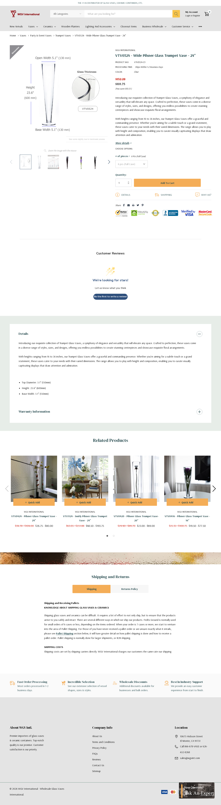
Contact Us (98, 771)
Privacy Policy (99, 754)
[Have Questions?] (197, 790)
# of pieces (130, 156)
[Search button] (176, 13)
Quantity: (120, 174)
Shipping (91, 595)
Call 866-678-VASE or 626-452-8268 (193, 755)
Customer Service (181, 26)
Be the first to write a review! (110, 303)
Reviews (96, 765)
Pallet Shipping (64, 639)
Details (23, 340)
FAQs (95, 760)
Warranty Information (34, 418)
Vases (31, 26)
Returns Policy (129, 595)
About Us (97, 742)
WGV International (125, 50)
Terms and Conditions (103, 748)
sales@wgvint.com (190, 764)
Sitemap (96, 777)
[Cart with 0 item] (206, 13)
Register (196, 15)
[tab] (107, 542)
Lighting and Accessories (98, 26)
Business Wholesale (152, 26)
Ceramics (48, 26)
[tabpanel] (34, 495)
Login (188, 15)
